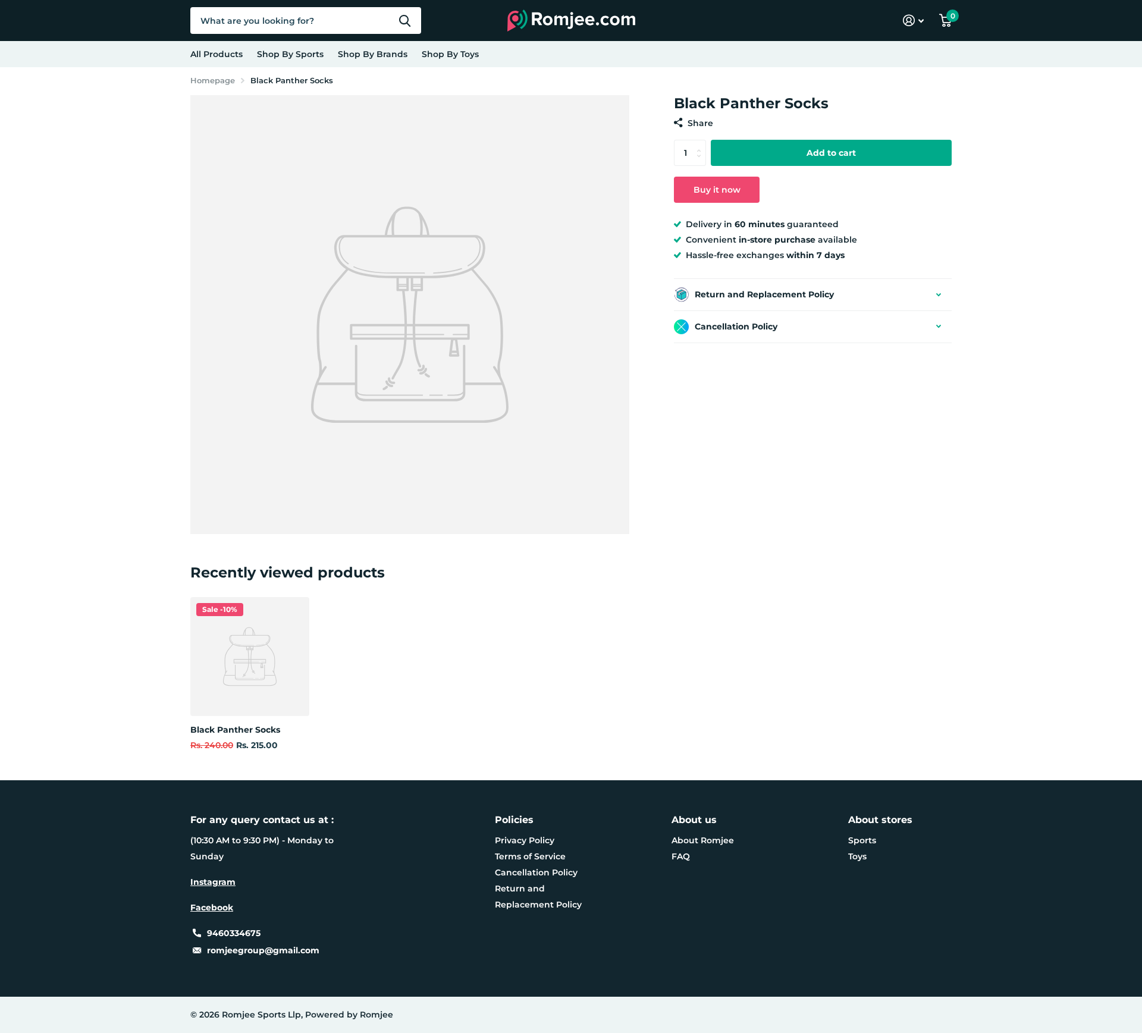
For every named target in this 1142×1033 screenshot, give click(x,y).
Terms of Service (530, 856)
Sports (862, 840)
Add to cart (831, 152)
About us (694, 819)
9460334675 (234, 933)
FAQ (681, 856)
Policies (514, 819)
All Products (216, 54)
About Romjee (703, 840)
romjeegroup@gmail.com (263, 950)
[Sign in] (913, 20)
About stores (880, 819)
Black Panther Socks (235, 729)
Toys (857, 856)
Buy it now (717, 189)
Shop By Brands (372, 54)
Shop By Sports (290, 54)
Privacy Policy (524, 840)
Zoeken (404, 20)
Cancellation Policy (536, 872)
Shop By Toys (450, 54)
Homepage (212, 80)
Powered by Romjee (349, 1014)
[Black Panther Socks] (249, 656)
